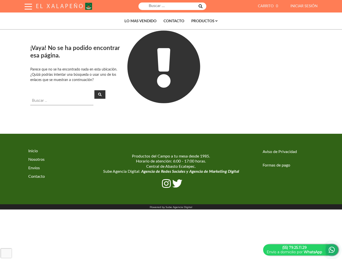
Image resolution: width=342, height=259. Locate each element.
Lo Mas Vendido (140, 21)
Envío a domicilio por (294, 249)
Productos (202, 21)
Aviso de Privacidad (280, 152)
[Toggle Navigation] (28, 6)
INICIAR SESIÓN (303, 6)
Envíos (34, 168)
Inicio (33, 151)
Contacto (173, 21)
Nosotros (36, 160)
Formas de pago (276, 165)
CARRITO (268, 6)
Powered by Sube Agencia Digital (171, 207)
